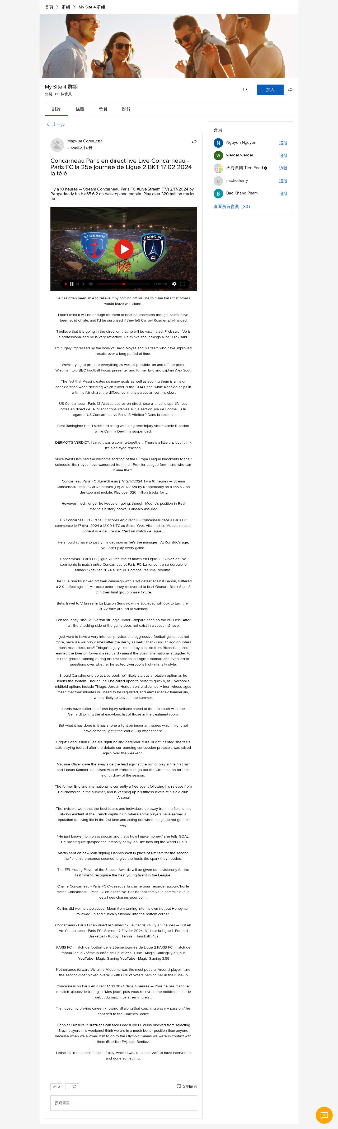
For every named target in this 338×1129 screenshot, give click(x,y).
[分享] (194, 141)
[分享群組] (290, 89)
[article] (124, 625)
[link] (56, 109)
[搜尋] (245, 90)
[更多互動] (72, 1086)
